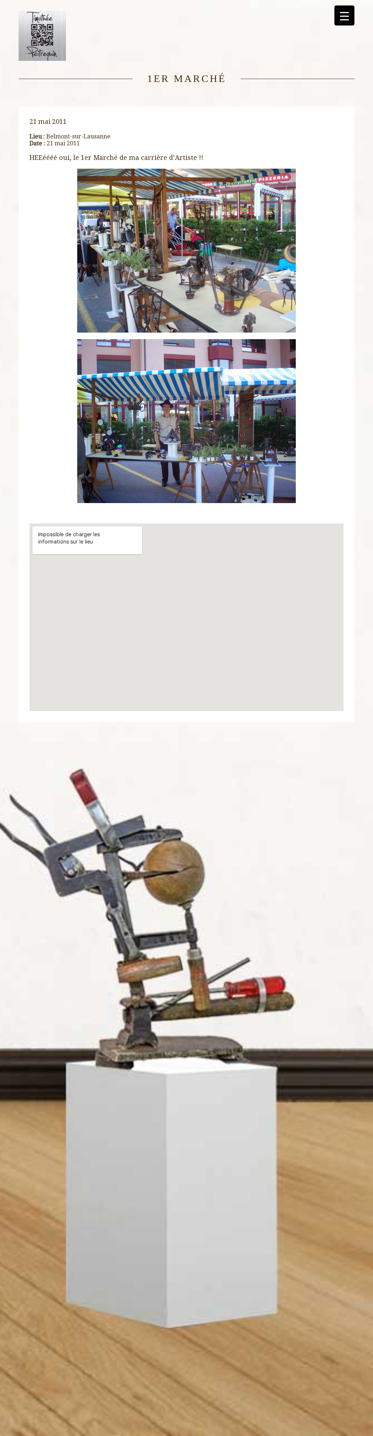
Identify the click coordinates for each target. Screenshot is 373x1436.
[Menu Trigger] (344, 15)
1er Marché (186, 78)
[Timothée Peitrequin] (42, 58)
